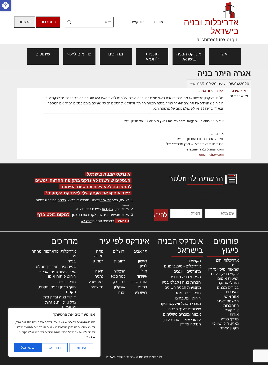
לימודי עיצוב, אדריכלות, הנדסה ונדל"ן (182, 322)
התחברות (48, 22)
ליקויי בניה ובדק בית (59, 297)
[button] (5, 5)
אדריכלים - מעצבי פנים (182, 266)
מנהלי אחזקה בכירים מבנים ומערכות (228, 287)
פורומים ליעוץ (79, 54)
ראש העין (140, 292)
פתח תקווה (98, 253)
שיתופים (43, 54)
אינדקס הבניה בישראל (188, 56)
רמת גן (98, 261)
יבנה (121, 292)
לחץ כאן (107, 209)
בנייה (72, 261)
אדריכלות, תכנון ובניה (226, 262)
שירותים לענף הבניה (184, 309)
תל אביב (140, 251)
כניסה (62, 200)
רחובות (119, 261)
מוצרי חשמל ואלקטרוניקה (180, 304)
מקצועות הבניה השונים (183, 287)
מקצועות (194, 261)
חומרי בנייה (66, 282)
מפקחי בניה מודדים (185, 277)
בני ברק (119, 282)
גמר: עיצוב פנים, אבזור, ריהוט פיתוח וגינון (57, 274)
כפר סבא (118, 276)
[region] (54, 332)
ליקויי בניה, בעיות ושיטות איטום (225, 276)
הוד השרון (139, 282)
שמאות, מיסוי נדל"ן (223, 269)
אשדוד (142, 276)
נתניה (99, 276)
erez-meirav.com (211, 154)
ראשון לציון (142, 263)
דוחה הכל (55, 347)
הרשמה (25, 22)
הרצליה (119, 271)
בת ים (142, 287)
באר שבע (96, 282)
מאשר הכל (27, 347)
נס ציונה (96, 287)
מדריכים (115, 54)
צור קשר (137, 22)
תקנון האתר (229, 328)
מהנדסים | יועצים (187, 271)
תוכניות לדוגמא (152, 56)
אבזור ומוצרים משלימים (182, 314)
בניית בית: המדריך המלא (56, 267)
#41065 (197, 84)
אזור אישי (231, 296)
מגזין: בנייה (230, 319)
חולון (143, 271)
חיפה (99, 271)
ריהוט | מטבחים (188, 298)
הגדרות (81, 347)
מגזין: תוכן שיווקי (225, 323)
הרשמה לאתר (228, 301)
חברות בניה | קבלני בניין (181, 282)
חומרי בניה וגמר (188, 293)
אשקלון (119, 287)
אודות (158, 22)
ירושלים (119, 251)
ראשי (225, 54)
